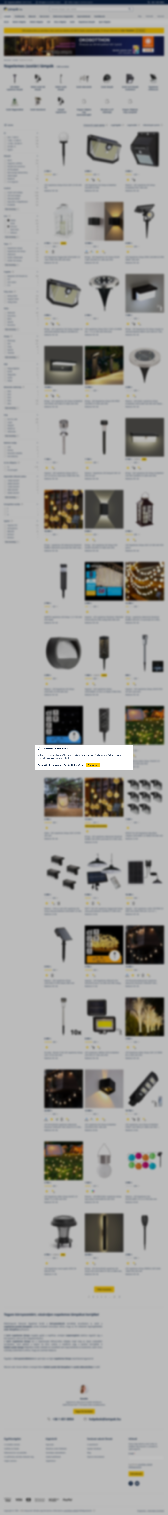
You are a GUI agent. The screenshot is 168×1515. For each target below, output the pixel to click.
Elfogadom (93, 765)
